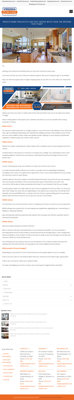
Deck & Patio (7, 373)
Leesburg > (42, 349)
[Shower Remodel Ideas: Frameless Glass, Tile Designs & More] (5, 323)
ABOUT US (6, 300)
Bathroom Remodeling (6, 361)
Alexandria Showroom (8, 1)
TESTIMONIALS (8, 292)
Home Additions (8, 369)
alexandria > (62, 371)
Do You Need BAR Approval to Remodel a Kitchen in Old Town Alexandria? (31, 328)
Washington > (63, 349)
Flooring (6, 380)
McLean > (42, 371)
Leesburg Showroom (53, 1)
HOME (5, 281)
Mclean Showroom (66, 1)
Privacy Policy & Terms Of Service (51, 397)
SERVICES (5, 285)
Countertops (7, 366)
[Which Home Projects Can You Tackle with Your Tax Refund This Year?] (37, 45)
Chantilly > (25, 349)
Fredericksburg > (27, 371)
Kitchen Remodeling (6, 355)
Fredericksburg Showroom (38, 1)
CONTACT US (8, 304)
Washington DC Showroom (37, 4)
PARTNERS (6, 296)
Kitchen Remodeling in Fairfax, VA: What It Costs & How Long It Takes (30, 334)
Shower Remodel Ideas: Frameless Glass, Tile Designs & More (28, 322)
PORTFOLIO (7, 289)
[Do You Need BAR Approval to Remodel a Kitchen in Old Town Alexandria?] (5, 329)
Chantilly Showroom (23, 1)
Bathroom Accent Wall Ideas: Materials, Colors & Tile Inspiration (28, 314)
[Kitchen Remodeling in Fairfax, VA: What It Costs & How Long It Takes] (5, 336)
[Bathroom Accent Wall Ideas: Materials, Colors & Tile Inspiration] (5, 316)
